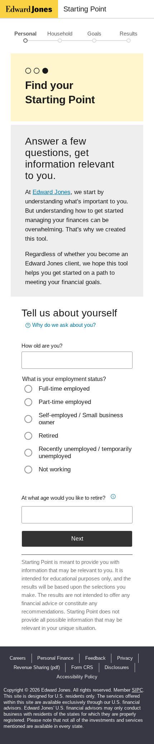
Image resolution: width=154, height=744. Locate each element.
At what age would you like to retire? (63, 498)
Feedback (95, 658)
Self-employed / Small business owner (81, 419)
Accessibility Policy (77, 676)
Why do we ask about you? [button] (64, 325)
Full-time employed (64, 388)
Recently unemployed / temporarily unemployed (85, 453)
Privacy (125, 658)
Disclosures (117, 667)
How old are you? (41, 346)
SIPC (137, 690)
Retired (48, 435)
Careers (18, 658)
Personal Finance (55, 658)
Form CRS (82, 667)
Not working (55, 469)
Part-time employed (65, 402)
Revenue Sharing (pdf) (37, 667)
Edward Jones (52, 192)
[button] (113, 495)
